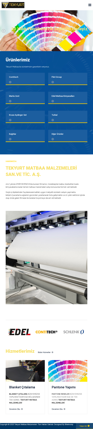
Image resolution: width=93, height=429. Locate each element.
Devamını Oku (14, 409)
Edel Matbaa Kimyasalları (63, 96)
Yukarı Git (83, 426)
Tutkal (54, 115)
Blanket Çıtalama (22, 387)
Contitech (13, 77)
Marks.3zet (14, 96)
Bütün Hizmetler (44, 352)
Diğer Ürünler (58, 134)
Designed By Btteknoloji (63, 424)
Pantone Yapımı (64, 387)
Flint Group (57, 77)
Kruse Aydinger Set (18, 115)
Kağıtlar (12, 134)
